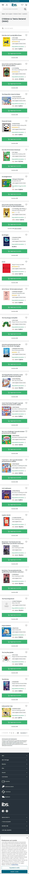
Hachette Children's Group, (18, 125)
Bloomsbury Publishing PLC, (18, 69)
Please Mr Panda (6, 121)
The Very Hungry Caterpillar (9, 318)
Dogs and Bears (6, 625)
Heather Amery (17, 708)
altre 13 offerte (18, 228)
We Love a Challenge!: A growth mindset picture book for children (13, 432)
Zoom (3, 262)
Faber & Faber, (15, 629)
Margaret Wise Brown (18, 179)
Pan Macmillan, (15, 181)
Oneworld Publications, (17, 293)
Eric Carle (15, 320)
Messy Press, (14, 603)
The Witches (5, 679)
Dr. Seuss (15, 152)
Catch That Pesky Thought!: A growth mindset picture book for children (12, 403)
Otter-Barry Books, (16, 380)
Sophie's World (6, 515)
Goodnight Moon (7, 176)
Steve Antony (16, 123)
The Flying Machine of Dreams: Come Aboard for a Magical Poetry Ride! (12, 375)
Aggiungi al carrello (15, 53)
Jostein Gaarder (17, 517)
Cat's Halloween (6, 488)
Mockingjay (5, 235)
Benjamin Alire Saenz (18, 348)
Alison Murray (16, 490)
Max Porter (15, 628)
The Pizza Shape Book (8, 599)
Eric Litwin (15, 38)
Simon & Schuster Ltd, (17, 350)
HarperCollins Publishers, (17, 39)
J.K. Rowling (16, 68)
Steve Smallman (17, 96)
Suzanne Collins (17, 237)
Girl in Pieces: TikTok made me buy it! (12, 289)
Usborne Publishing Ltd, (17, 710)
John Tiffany (22, 208)
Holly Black (16, 546)
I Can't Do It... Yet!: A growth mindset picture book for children (12, 460)
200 (18, 733)
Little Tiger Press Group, (17, 98)
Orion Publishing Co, (16, 519)
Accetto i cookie (14, 871)
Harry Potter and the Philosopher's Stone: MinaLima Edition (11, 64)
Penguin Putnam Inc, (16, 264)
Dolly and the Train (7, 706)
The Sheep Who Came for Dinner (11, 94)
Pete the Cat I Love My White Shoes (12, 35)
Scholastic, (14, 239)
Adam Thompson (17, 601)
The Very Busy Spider (8, 652)
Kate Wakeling (16, 378)
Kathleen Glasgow (17, 291)
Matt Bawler (16, 407)
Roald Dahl (16, 681)
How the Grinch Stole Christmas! (11, 150)
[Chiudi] (27, 838)
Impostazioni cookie (14, 867)
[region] (14, 855)
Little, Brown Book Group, (17, 210)
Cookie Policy (15, 864)
